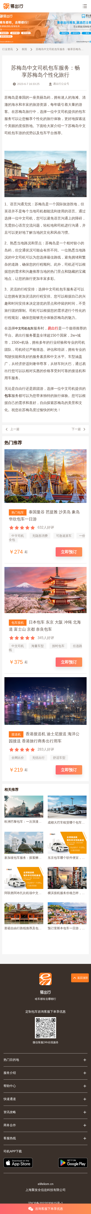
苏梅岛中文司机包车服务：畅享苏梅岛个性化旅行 (60, 49)
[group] (45, 27)
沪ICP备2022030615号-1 (45, 1203)
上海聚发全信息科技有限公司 (45, 1190)
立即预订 (69, 552)
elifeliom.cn (45, 1184)
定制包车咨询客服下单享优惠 (45, 1011)
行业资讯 (7, 49)
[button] (41, 40)
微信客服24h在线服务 (46, 1042)
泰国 (24, 49)
